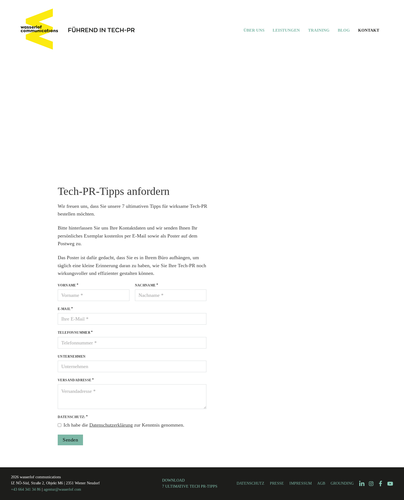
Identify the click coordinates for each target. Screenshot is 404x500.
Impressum (300, 483)
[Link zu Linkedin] (361, 484)
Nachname (145, 285)
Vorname (67, 285)
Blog (344, 30)
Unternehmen (71, 356)
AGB (321, 483)
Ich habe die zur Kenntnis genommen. (123, 425)
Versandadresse (75, 380)
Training (319, 30)
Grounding (342, 483)
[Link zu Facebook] (380, 483)
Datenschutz (250, 483)
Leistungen (286, 30)
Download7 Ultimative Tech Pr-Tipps (189, 483)
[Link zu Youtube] (390, 483)
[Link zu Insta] (371, 483)
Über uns (253, 30)
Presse (277, 483)
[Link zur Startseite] (93, 30)
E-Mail (64, 309)
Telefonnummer (74, 333)
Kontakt (368, 30)
